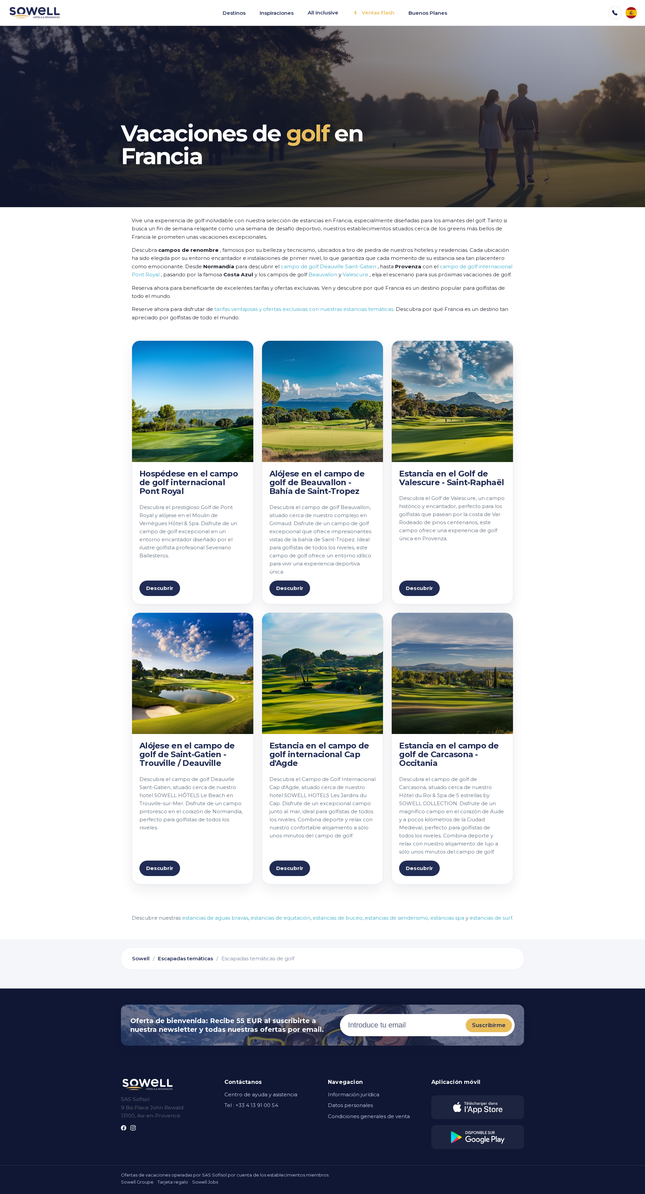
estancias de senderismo (396, 918)
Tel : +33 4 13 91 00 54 (251, 1105)
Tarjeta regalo (173, 1182)
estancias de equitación (280, 918)
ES (631, 12)
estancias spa (447, 918)
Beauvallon (322, 274)
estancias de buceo (337, 918)
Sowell (140, 958)
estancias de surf (491, 918)
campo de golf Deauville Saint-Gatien (328, 266)
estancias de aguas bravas (215, 918)
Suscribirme (489, 1025)
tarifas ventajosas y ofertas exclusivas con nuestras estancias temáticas (303, 309)
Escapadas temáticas (185, 958)
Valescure (355, 274)
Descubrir (159, 588)
